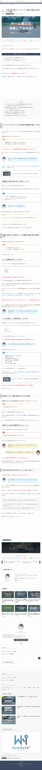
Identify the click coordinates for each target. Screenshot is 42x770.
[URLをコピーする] (37, 40)
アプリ (17, 687)
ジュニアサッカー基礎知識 (8, 653)
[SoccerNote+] (21, 1)
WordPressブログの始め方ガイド (13, 758)
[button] (5, 40)
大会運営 (33, 687)
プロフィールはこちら (21, 639)
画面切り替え (4, 689)
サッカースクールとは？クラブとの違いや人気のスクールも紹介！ (24, 173)
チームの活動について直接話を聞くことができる (15, 110)
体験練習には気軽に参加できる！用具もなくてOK (15, 105)
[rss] (20, 762)
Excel (3, 687)
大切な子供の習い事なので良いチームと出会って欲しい (16, 115)
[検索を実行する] (39, 658)
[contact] (21, 643)
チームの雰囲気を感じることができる (13, 108)
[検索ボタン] (1, 1)
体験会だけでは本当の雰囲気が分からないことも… (16, 113)
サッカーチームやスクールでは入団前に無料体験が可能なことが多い (18, 104)
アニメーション (12, 687)
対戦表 (38, 687)
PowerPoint (7, 687)
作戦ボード (25, 687)
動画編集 (29, 687)
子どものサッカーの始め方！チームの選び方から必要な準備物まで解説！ (25, 379)
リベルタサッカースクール (20, 152)
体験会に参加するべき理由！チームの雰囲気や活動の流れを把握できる (19, 107)
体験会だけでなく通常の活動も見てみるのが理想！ (15, 112)
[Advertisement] (21, 88)
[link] (15, 580)
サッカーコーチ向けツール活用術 (9, 651)
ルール (21, 687)
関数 (8, 689)
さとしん (7, 580)
